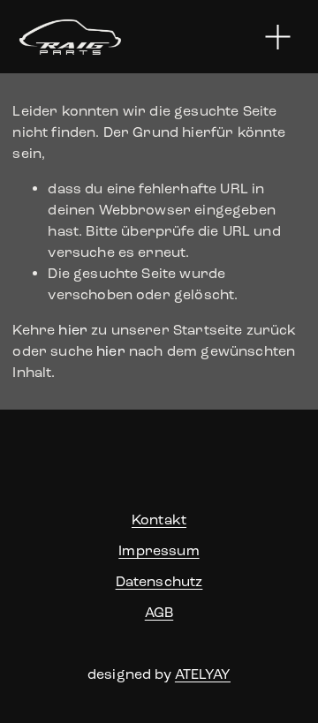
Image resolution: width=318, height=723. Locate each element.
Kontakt (159, 519)
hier (72, 329)
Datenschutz (159, 581)
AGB (159, 612)
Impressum (158, 550)
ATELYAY (203, 674)
